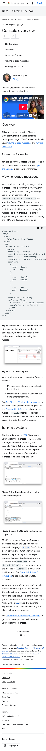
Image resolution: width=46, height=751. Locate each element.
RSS (3, 728)
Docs (5, 11)
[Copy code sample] (42, 228)
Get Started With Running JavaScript (23, 616)
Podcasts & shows (9, 705)
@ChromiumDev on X (11, 716)
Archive (5, 701)
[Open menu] (4, 3)
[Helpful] (18, 25)
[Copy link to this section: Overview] (18, 124)
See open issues (8, 682)
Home (4, 19)
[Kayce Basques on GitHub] (17, 80)
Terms (4, 739)
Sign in (40, 3)
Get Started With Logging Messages (23, 402)
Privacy (12, 739)
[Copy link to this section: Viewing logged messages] (41, 176)
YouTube (5, 720)
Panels (36, 19)
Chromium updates (10, 693)
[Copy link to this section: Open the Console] (30, 154)
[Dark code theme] (38, 228)
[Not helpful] (22, 25)
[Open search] (27, 3)
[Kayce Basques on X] (14, 80)
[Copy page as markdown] (13, 36)
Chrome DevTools (22, 11)
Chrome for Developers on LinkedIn (16, 724)
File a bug (6, 677)
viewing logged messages (19, 143)
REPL (24, 435)
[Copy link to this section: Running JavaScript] (30, 428)
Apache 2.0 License (9, 654)
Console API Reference (16, 409)
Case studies (7, 697)
